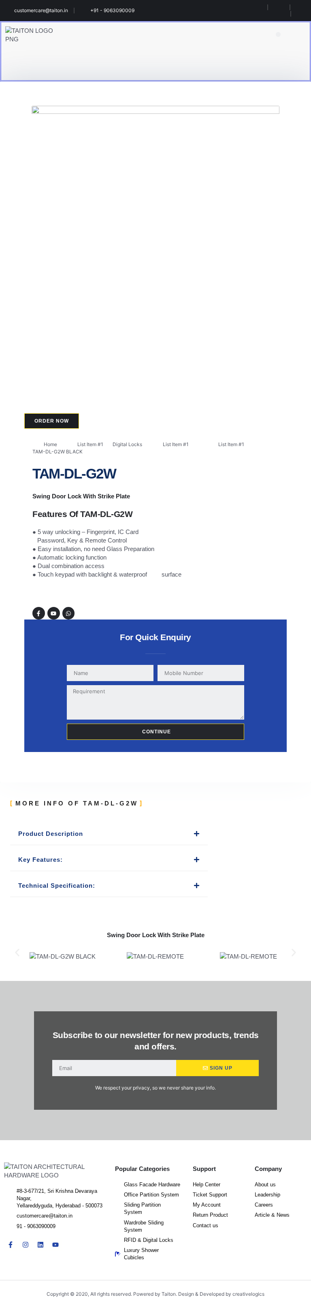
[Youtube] (53, 613)
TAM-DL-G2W (74, 473)
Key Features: (40, 859)
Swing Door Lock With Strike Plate (81, 496)
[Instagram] (25, 1244)
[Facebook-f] (38, 613)
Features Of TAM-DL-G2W (82, 514)
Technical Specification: (56, 885)
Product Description (50, 833)
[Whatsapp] (68, 613)
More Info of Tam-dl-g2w (76, 803)
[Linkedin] (40, 1244)
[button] (278, 34)
